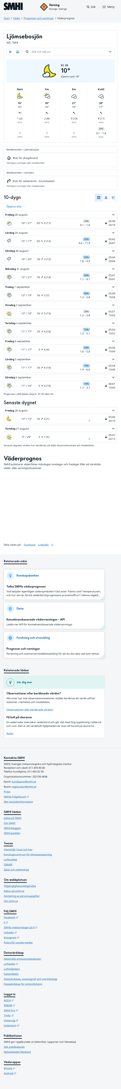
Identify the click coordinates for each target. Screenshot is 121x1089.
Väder (16, 18)
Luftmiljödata (12, 969)
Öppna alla (14, 206)
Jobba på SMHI (12, 818)
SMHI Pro (26, 1010)
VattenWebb (11, 974)
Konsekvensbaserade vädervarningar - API (35, 620)
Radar (10, 733)
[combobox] (68, 51)
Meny (111, 7)
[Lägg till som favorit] (10, 51)
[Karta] (106, 197)
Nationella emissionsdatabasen (22, 959)
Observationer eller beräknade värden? (29, 709)
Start (7, 18)
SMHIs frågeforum (32, 796)
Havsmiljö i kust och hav (18, 849)
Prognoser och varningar (39, 18)
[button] (91, 7)
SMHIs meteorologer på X (36, 927)
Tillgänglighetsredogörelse (20, 886)
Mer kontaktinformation (18, 801)
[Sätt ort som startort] (17, 51)
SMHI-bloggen (12, 828)
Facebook (30, 544)
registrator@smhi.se (24, 786)
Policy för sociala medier (18, 942)
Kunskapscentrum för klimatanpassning (28, 854)
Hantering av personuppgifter (22, 896)
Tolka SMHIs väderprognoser (26, 587)
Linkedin (26, 932)
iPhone (25, 1068)
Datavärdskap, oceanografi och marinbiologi (30, 979)
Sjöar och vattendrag (16, 869)
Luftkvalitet (10, 859)
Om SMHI (9, 823)
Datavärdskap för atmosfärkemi (23, 984)
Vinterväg (26, 1020)
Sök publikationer (14, 1047)
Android (25, 1073)
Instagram (27, 937)
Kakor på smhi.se (14, 891)
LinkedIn (43, 544)
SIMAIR (8, 864)
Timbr (24, 1015)
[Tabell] (98, 197)
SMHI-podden (12, 833)
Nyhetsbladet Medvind (17, 1052)
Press (7, 791)
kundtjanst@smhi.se (24, 781)
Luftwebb (26, 964)
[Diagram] (113, 197)
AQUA (24, 1000)
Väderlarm (27, 1025)
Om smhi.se (11, 901)
